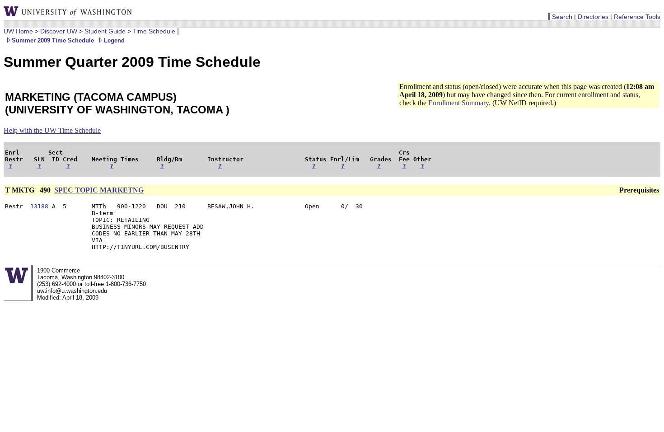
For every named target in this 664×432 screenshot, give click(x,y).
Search (562, 16)
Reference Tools (637, 16)
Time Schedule (154, 31)
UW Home (18, 31)
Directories (593, 16)
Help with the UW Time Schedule (52, 130)
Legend (114, 40)
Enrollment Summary (458, 103)
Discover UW (58, 31)
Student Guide (105, 31)
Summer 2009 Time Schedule (53, 40)
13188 (39, 206)
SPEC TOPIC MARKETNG (99, 190)
